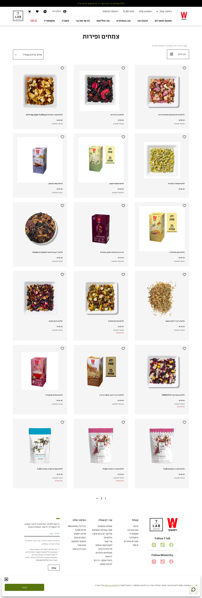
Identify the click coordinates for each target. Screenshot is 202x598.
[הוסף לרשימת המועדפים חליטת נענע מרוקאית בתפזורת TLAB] (62, 422)
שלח (54, 567)
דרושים (108, 556)
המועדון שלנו (80, 537)
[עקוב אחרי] (171, 544)
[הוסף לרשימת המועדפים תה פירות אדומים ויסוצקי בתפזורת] (123, 206)
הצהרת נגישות (79, 548)
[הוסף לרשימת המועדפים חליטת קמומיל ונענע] (123, 137)
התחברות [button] (57, 11)
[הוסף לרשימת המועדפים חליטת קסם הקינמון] (62, 137)
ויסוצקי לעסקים (78, 541)
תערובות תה (132, 529)
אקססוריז (134, 533)
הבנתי (24, 587)
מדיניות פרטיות (105, 548)
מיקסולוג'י (133, 537)
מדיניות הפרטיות (111, 585)
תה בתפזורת (170, 45)
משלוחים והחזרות (104, 552)
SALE (135, 545)
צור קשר (108, 541)
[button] (6, 579)
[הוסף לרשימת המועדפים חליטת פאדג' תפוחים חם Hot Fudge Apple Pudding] (62, 68)
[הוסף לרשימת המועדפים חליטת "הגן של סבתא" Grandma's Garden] (62, 206)
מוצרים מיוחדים (131, 541)
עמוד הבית (182, 45)
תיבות (135, 526)
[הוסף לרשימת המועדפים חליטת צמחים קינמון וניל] (62, 348)
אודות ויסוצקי (80, 533)
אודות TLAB (80, 529)
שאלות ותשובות (105, 526)
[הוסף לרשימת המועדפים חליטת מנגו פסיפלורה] (184, 206)
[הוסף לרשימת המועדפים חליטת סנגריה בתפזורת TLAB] (123, 422)
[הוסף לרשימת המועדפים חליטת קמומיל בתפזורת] (184, 137)
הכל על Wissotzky (77, 526)
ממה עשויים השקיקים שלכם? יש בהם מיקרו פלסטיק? (102, 533)
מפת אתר (81, 545)
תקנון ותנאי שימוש (103, 545)
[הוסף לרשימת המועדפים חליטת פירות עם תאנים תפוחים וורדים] (184, 68)
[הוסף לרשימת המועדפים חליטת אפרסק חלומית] (123, 274)
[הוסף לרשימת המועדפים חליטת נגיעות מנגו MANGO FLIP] (184, 348)
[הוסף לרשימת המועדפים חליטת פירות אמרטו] (62, 274)
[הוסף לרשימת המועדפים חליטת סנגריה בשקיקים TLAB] (184, 422)
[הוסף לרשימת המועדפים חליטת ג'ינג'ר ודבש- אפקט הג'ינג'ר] (123, 348)
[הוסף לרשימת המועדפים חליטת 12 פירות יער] (123, 68)
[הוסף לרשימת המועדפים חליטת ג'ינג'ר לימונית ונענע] (184, 274)
